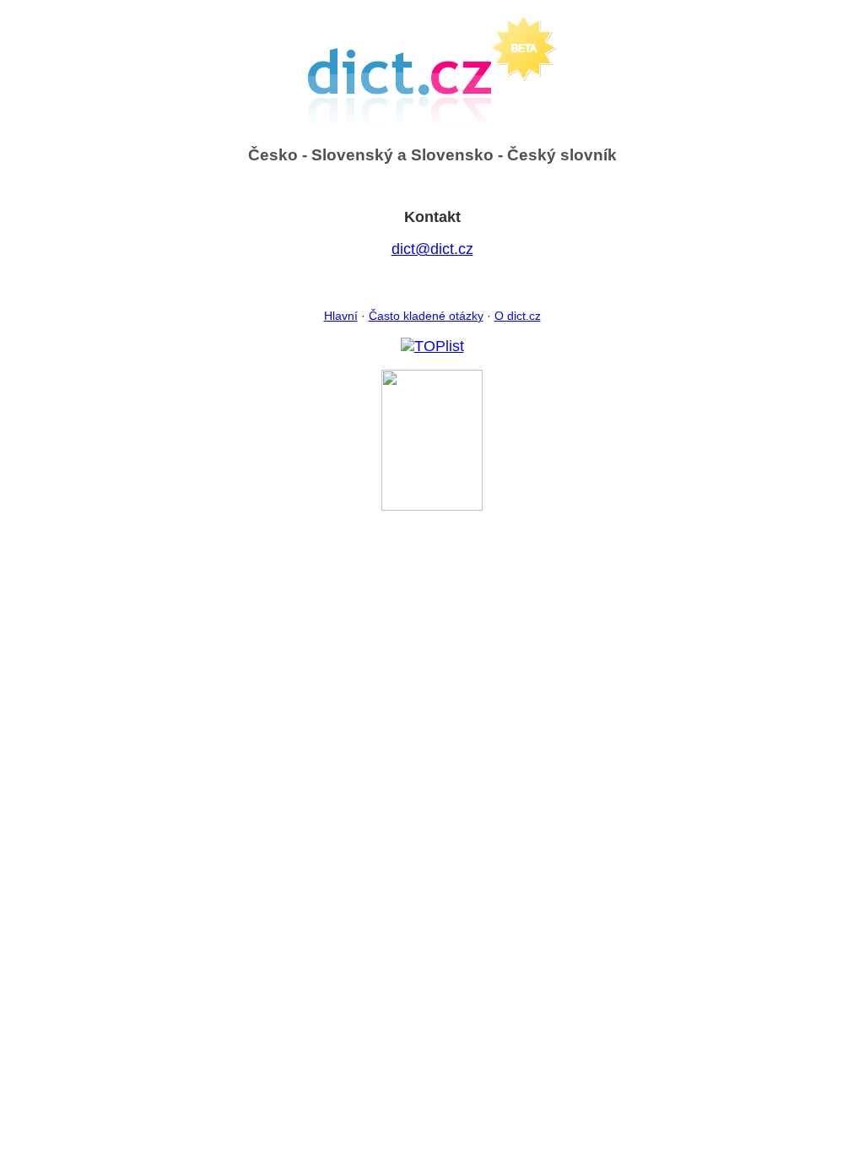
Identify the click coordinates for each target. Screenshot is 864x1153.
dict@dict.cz (432, 249)
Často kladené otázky (426, 315)
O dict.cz (517, 315)
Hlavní (341, 315)
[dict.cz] (432, 505)
